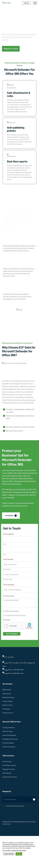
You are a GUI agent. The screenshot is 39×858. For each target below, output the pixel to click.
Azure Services (6, 761)
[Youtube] (22, 829)
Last (4, 554)
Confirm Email (7, 579)
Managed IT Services (8, 769)
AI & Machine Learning (9, 765)
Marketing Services (8, 697)
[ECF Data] (6, 3)
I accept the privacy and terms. (15, 615)
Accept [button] (19, 854)
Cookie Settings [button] (8, 854)
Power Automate (7, 713)
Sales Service (6, 693)
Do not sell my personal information (14, 850)
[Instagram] (9, 829)
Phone (8, 585)
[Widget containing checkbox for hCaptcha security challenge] (18, 626)
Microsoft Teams (7, 731)
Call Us (26, 3)
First (4, 544)
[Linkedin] (13, 829)
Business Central (7, 705)
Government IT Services (9, 777)
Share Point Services (8, 747)
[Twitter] (17, 829)
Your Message (8, 596)
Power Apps (6, 709)
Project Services (7, 701)
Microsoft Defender (8, 743)
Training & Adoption (8, 727)
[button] (11, 49)
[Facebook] (4, 829)
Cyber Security (6, 773)
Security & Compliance (9, 735)
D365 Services (6, 690)
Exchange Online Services (10, 739)
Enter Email (6, 569)
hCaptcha (6, 620)
